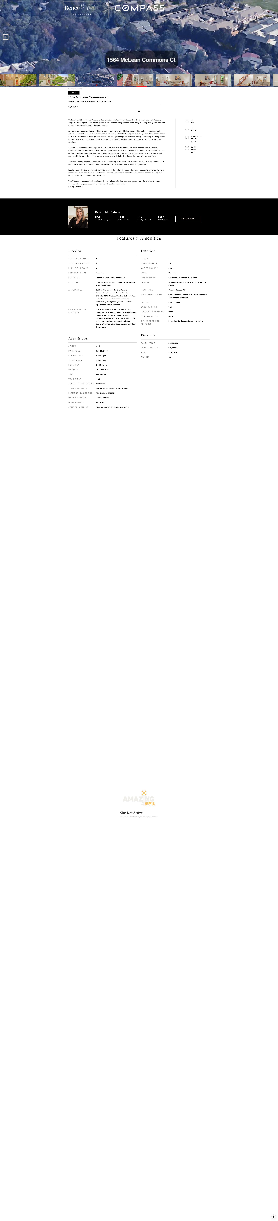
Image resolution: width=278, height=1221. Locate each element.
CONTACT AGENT (188, 219)
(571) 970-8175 (123, 220)
